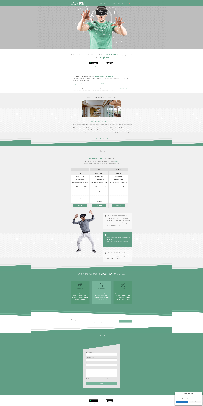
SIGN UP (80, 205)
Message (88, 367)
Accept (182, 401)
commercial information (102, 378)
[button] (200, 393)
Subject (87, 362)
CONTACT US (99, 205)
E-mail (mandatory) (90, 357)
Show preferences (195, 401)
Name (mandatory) (90, 352)
